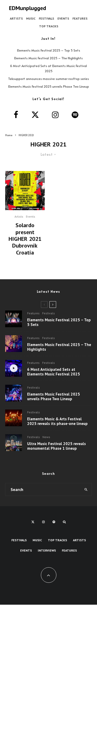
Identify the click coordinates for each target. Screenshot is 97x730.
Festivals (46, 18)
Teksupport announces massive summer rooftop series (48, 79)
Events (63, 18)
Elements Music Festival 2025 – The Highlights (48, 58)
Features (79, 18)
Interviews (47, 550)
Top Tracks (48, 26)
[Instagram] (43, 521)
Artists (16, 18)
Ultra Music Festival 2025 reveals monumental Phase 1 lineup (56, 446)
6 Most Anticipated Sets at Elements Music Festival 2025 (53, 371)
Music (30, 18)
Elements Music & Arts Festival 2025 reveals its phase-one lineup (57, 421)
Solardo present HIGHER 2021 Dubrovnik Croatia (25, 239)
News (46, 437)
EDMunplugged (27, 8)
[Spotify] (54, 521)
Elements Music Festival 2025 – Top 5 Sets (48, 50)
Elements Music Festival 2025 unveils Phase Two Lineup (48, 86)
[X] (32, 521)
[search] (86, 489)
